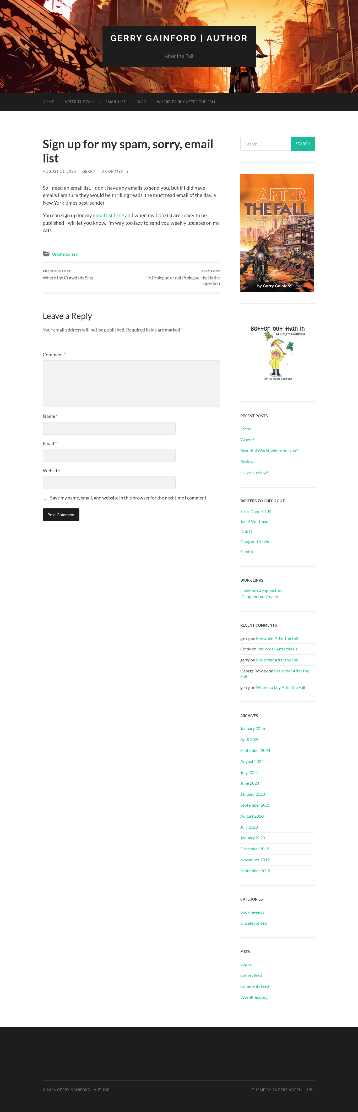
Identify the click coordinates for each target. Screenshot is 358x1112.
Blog (142, 102)
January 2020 (252, 837)
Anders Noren (287, 1090)
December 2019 (254, 848)
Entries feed (251, 975)
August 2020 (252, 815)
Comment (54, 354)
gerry (88, 171)
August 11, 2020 (59, 171)
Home (48, 102)
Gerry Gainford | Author (179, 38)
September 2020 (255, 804)
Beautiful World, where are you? (269, 450)
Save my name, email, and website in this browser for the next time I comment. (129, 498)
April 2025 (249, 739)
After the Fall (80, 102)
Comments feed (254, 986)
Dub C (246, 531)
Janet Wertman (254, 521)
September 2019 (255, 870)
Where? (247, 439)
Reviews (247, 461)
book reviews (252, 911)
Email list (115, 102)
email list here (108, 215)
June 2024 (249, 782)
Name (50, 416)
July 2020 (249, 826)
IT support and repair (259, 596)
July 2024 (249, 772)
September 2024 (255, 750)
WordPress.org (254, 997)
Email (50, 443)
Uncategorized (65, 254)
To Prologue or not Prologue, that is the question (183, 277)
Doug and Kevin (254, 541)
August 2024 (252, 761)
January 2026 (252, 728)
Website (51, 470)
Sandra (246, 551)
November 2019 (255, 859)
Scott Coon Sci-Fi (255, 511)
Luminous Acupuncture (261, 590)
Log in (245, 964)
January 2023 (252, 793)
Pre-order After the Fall (277, 638)
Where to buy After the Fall (186, 102)
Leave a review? (254, 472)
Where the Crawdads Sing (68, 274)
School (246, 428)
